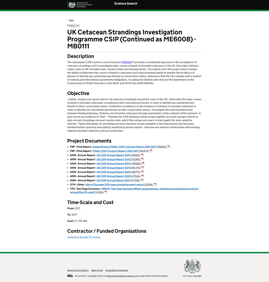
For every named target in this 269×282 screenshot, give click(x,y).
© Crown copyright (192, 276)
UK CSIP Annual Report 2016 (119, 176)
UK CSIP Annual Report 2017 (118, 180)
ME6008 (126, 62)
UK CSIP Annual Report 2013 (119, 163)
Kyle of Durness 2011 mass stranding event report (119, 184)
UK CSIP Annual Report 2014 (119, 167)
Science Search (125, 3)
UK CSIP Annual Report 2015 (119, 172)
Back (71, 20)
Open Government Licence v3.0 (122, 276)
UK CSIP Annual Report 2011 (118, 155)
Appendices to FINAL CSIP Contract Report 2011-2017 (130, 146)
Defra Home (97, 270)
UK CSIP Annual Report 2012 (118, 159)
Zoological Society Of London (83, 237)
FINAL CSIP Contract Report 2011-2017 (121, 151)
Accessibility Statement (116, 270)
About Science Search (78, 270)
